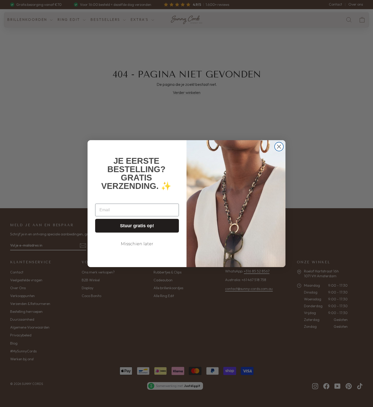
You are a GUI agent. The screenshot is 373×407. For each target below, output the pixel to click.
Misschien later (137, 243)
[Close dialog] (279, 146)
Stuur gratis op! (137, 225)
